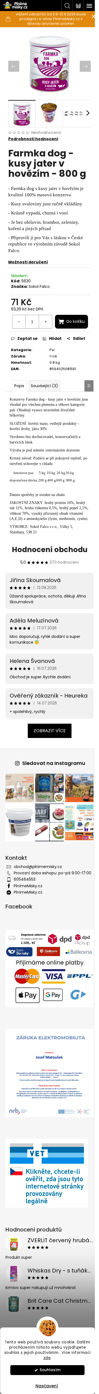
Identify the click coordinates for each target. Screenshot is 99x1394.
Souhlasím (50, 1370)
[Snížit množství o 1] (50, 318)
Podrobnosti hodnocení (33, 136)
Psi (50, 362)
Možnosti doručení (28, 259)
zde (47, 1357)
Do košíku (52, 334)
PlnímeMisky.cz (28, 910)
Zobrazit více (47, 753)
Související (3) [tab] (44, 403)
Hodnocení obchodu (47, 572)
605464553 (24, 904)
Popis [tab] (19, 403)
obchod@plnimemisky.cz (38, 886)
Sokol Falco (39, 283)
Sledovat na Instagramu (51, 785)
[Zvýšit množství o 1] (77, 318)
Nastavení (46, 1386)
